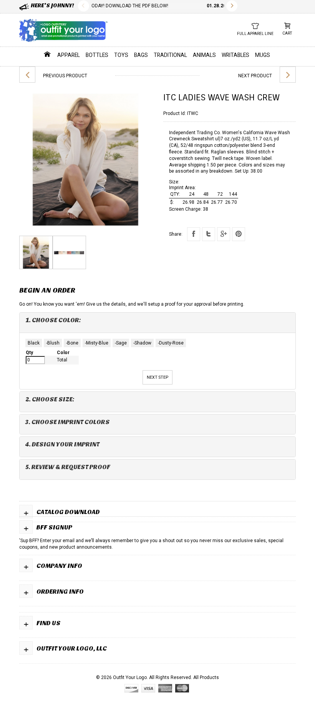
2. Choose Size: (50, 399)
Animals (204, 55)
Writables (235, 55)
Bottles (97, 55)
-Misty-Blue (96, 343)
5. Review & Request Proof (67, 467)
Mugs (262, 55)
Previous (83, 6)
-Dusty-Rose (171, 343)
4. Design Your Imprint (62, 444)
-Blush (53, 343)
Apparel (68, 55)
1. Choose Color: (53, 320)
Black (34, 343)
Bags (141, 55)
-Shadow (142, 343)
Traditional (170, 55)
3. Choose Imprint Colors (67, 422)
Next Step (157, 377)
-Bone (72, 343)
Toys (121, 55)
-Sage (121, 343)
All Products (206, 677)
